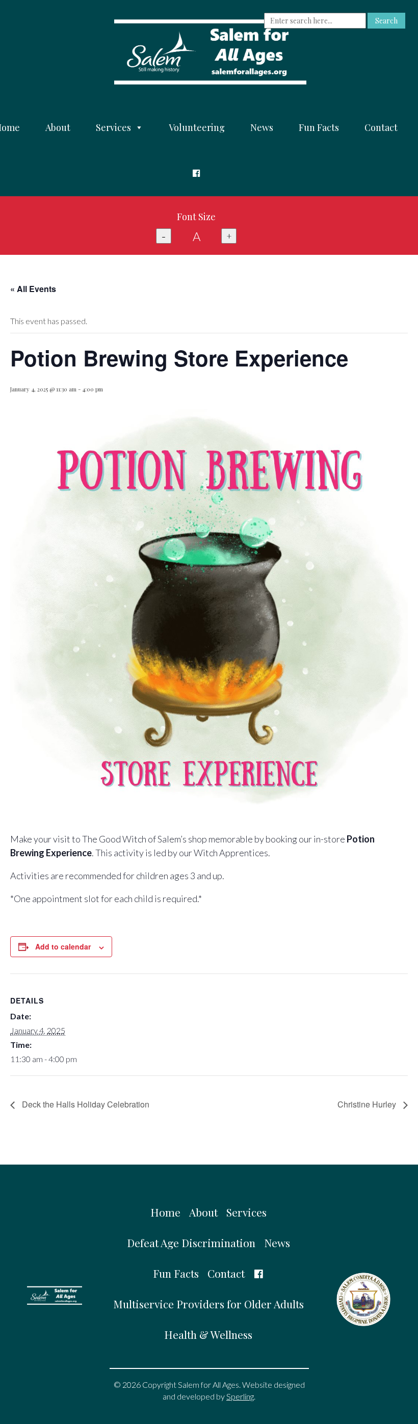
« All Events (33, 289)
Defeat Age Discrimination (191, 1242)
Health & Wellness (208, 1334)
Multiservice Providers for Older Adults (208, 1304)
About (57, 127)
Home (165, 1212)
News (261, 127)
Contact (381, 127)
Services (113, 127)
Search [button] (386, 20)
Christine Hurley (367, 1104)
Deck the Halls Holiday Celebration (84, 1104)
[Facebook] (196, 173)
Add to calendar (63, 946)
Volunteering (197, 127)
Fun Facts (319, 127)
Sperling (240, 1396)
